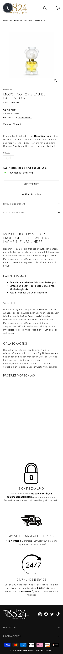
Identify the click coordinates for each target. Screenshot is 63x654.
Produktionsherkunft (14, 204)
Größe (6, 153)
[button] (8, 8)
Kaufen (22, 444)
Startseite (7, 21)
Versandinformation (13, 212)
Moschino (7, 89)
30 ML (8, 158)
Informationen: (12, 636)
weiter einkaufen (31, 194)
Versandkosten (25, 117)
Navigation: (10, 627)
